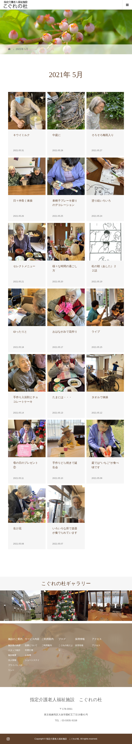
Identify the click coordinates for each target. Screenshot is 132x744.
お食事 (28, 655)
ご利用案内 (47, 645)
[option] (22, 605)
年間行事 (29, 650)
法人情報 (12, 660)
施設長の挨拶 (14, 645)
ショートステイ (32, 660)
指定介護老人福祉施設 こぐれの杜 (66, 699)
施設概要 (12, 655)
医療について (31, 645)
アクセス (96, 645)
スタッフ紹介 (14, 650)
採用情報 (79, 645)
